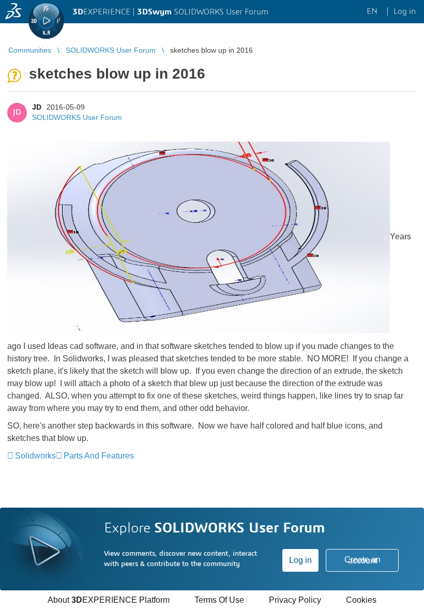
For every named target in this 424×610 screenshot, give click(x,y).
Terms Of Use (219, 600)
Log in (300, 560)
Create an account (362, 560)
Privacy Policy (295, 600)
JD (36, 107)
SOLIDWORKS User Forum (77, 117)
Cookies (361, 600)
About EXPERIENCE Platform (109, 600)
